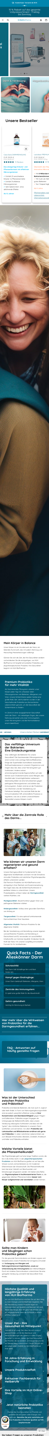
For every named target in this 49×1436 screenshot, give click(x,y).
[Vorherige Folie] (4, 49)
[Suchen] (7, 20)
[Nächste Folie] (45, 49)
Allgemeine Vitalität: (12, 924)
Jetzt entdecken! (11, 56)
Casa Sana (42, 732)
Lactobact (31, 732)
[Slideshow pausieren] (21, 73)
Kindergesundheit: (11, 909)
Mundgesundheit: (10, 901)
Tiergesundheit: (10, 916)
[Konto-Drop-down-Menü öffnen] (41, 20)
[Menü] (2, 20)
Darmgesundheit (37, 893)
